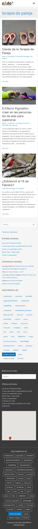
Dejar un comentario (8, 56)
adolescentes (7, 296)
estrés (6, 323)
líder (18, 332)
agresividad (18, 296)
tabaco (24, 350)
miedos (5, 336)
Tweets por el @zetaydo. (10, 232)
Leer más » (5, 81)
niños (12, 336)
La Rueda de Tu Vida (8, 401)
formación (6, 328)
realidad (20, 346)
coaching (7, 306)
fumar (26, 328)
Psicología (26, 56)
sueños (16, 350)
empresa (17, 319)
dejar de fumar (8, 315)
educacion (29, 315)
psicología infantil (8, 346)
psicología (24, 341)
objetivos (21, 336)
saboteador (29, 346)
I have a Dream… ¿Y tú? (15, 272)
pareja (31, 336)
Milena (4, 272)
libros (12, 332)
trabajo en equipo (8, 358)
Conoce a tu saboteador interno (12, 249)
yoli (3, 283)
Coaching (19, 56)
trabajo (20, 354)
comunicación (20, 306)
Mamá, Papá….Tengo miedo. (11, 252)
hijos (5, 332)
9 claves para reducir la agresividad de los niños (17, 246)
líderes (25, 332)
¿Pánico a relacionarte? (9, 255)
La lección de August (16, 280)
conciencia (7, 310)
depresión (20, 315)
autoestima (25, 301)
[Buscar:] (19, 224)
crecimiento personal (23, 310)
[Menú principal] (34, 3)
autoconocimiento (10, 301)
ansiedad (29, 296)
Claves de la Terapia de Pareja (11, 243)
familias (14, 323)
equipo (25, 319)
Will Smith (21, 358)
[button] (10, 438)
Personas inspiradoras (10, 341)
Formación (26, 123)
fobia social (24, 323)
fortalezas (17, 328)
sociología (6, 350)
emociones (7, 319)
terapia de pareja (8, 354)
